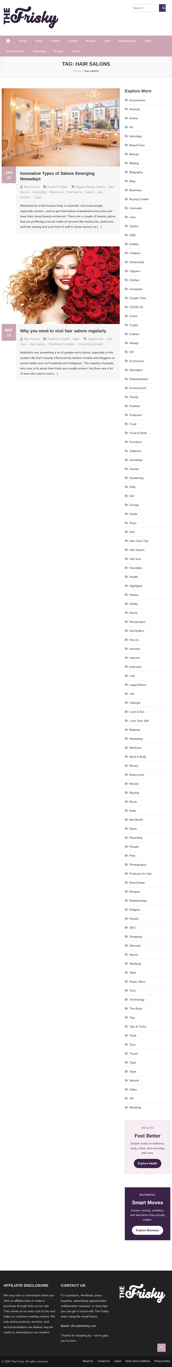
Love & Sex (137, 711)
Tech (132, 990)
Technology (137, 999)
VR (131, 1098)
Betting (134, 163)
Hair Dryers (137, 550)
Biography (136, 172)
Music (133, 801)
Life (131, 693)
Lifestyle (134, 702)
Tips (132, 1017)
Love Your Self (139, 720)
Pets (132, 855)
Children (135, 253)
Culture (134, 334)
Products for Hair (140, 873)
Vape (132, 1071)
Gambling (135, 460)
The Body (135, 1008)
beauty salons (95, 186)
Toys (132, 1044)
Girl (131, 496)
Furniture (135, 442)
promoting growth (91, 344)
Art (131, 127)
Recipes (134, 891)
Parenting (39, 51)
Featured (135, 415)
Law (132, 675)
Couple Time (137, 298)
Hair (132, 532)
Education (136, 370)
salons (89, 192)
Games (134, 469)
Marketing (136, 738)
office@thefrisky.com (83, 1325)
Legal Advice (137, 684)
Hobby (133, 603)
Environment (137, 388)
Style (148, 40)
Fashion (134, 406)
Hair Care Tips (139, 541)
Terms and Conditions (137, 1361)
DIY (131, 352)
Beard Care (137, 145)
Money (133, 765)
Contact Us (103, 1361)
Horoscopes (137, 621)
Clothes (134, 280)
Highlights (135, 586)
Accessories (137, 100)
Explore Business (147, 1230)
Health (55, 40)
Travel (76, 51)
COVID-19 (136, 307)
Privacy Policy (162, 1361)
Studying (135, 963)
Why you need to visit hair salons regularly (63, 331)
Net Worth (136, 819)
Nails (132, 810)
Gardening (136, 478)
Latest (117, 1361)
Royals (58, 51)
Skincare (135, 945)
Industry (134, 648)
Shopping (135, 936)
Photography (137, 864)
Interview (135, 666)
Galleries (135, 451)
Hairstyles (135, 568)
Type (132, 1062)
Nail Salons (74, 192)
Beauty (134, 154)
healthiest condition (62, 344)
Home (23, 40)
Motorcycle (136, 774)
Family (133, 397)
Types (38, 197)
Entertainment (15, 51)
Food (132, 424)
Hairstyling (39, 192)
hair (101, 338)
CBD (132, 235)
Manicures (57, 192)
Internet (134, 657)
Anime (133, 118)
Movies (90, 40)
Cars (132, 217)
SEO (132, 927)
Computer (136, 289)
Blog (132, 181)
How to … (135, 639)
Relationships (127, 40)
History (134, 594)
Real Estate (137, 882)
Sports (133, 954)
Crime (133, 316)
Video (133, 1089)
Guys (132, 523)
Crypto (133, 325)
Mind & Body (137, 756)
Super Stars (137, 981)
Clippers (134, 271)
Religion (134, 909)
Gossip (134, 505)
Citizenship (136, 262)
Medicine (135, 747)
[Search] (162, 8)
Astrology (135, 136)
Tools (132, 1035)
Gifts (132, 487)
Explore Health (147, 1163)
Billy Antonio (32, 186)
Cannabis (135, 208)
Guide (133, 514)
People (134, 846)
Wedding (135, 1107)
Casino (134, 226)
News (39, 40)
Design (134, 343)
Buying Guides (139, 199)
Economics (136, 361)
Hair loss (135, 559)
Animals (134, 109)
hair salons (37, 344)
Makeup (134, 729)
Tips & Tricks (137, 1026)
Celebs (72, 40)
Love (107, 40)
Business (135, 190)
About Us (88, 1361)
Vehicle (134, 1080)
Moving (134, 792)
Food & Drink (138, 433)
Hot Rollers (136, 630)
